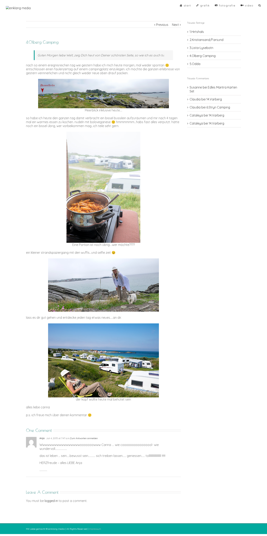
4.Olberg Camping (203, 56)
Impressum (95, 528)
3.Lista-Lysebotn (201, 48)
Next (175, 25)
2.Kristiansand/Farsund (206, 40)
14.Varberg (214, 99)
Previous (162, 25)
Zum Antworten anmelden (84, 438)
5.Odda (195, 64)
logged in (51, 501)
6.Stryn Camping (218, 107)
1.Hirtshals (197, 32)
